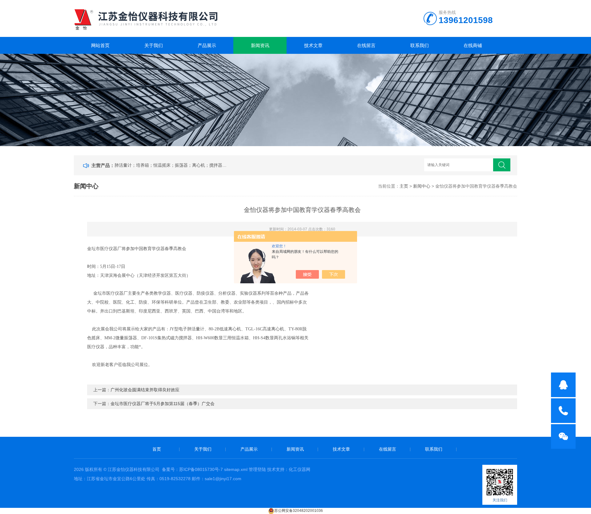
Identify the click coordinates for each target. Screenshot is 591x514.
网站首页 (100, 45)
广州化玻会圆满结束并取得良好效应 (145, 389)
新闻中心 (421, 186)
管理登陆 (257, 469)
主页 (404, 186)
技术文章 (313, 45)
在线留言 (366, 45)
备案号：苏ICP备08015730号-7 (192, 469)
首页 (156, 449)
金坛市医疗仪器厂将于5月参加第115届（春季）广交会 (163, 403)
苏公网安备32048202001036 (298, 510)
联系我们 (419, 45)
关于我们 (153, 45)
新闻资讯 (260, 45)
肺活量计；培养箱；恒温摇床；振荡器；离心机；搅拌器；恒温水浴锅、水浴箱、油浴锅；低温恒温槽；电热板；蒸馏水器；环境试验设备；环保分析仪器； (172, 165)
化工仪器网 (299, 469)
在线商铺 (473, 45)
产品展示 (207, 45)
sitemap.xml (235, 469)
